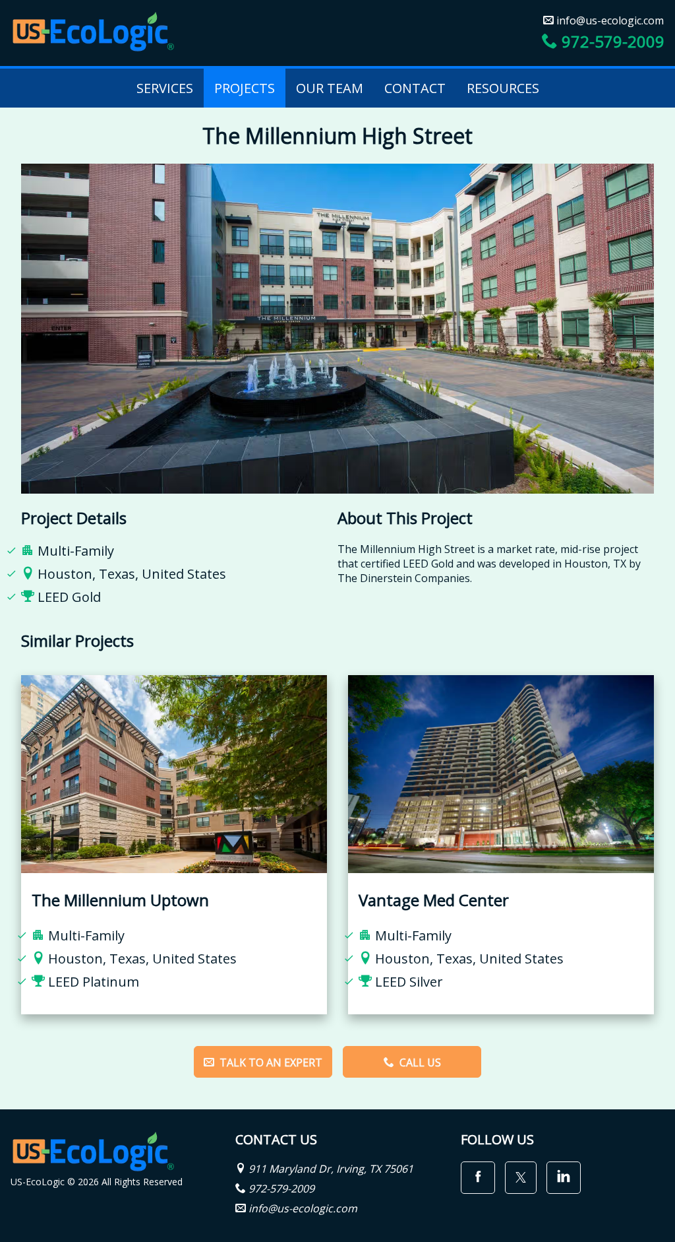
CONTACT (415, 88)
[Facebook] (478, 1177)
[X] (521, 1177)
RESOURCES (503, 88)
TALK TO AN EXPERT (269, 1062)
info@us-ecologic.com (609, 20)
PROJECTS (244, 88)
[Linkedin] (563, 1177)
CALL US (419, 1062)
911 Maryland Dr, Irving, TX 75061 (331, 1168)
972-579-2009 (611, 41)
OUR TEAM (329, 88)
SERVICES (164, 88)
